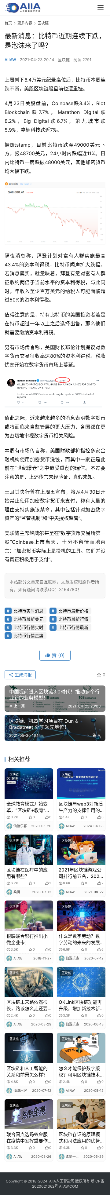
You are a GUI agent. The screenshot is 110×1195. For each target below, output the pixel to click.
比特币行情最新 (73, 627)
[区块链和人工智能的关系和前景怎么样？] (29, 1048)
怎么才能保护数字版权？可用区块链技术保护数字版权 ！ (79, 1071)
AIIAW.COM (68, 1186)
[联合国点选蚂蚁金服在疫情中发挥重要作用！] (29, 1114)
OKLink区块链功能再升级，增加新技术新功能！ (80, 1005)
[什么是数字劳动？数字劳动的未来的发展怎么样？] (81, 916)
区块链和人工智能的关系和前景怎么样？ (27, 1071)
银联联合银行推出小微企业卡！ (27, 939)
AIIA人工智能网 (61, 1181)
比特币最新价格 (73, 610)
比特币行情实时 (28, 627)
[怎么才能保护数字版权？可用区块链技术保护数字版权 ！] (81, 1048)
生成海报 (22, 674)
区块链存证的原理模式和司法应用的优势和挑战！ (79, 1137)
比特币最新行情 (73, 619)
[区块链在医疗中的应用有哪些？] (29, 850)
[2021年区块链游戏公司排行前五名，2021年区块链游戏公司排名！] (81, 850)
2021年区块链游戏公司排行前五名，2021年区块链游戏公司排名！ (80, 873)
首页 (8, 23)
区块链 (64, 59)
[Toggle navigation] (100, 7)
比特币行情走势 (28, 635)
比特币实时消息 (28, 610)
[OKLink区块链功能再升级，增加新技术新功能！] (81, 982)
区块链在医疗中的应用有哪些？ (27, 873)
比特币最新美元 (28, 619)
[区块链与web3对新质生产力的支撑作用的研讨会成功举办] (81, 783)
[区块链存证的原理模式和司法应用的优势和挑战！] (81, 1114)
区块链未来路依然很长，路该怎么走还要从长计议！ (27, 1005)
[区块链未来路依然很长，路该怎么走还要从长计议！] (29, 982)
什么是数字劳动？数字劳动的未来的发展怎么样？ (79, 939)
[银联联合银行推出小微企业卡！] (29, 916)
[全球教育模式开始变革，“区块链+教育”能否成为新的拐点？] (29, 783)
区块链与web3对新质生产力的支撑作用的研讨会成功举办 (81, 807)
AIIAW (10, 59)
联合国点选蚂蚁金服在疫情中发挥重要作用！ (27, 1137)
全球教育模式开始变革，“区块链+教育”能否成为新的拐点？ (28, 807)
